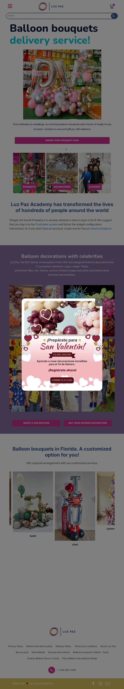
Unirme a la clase (62, 380)
